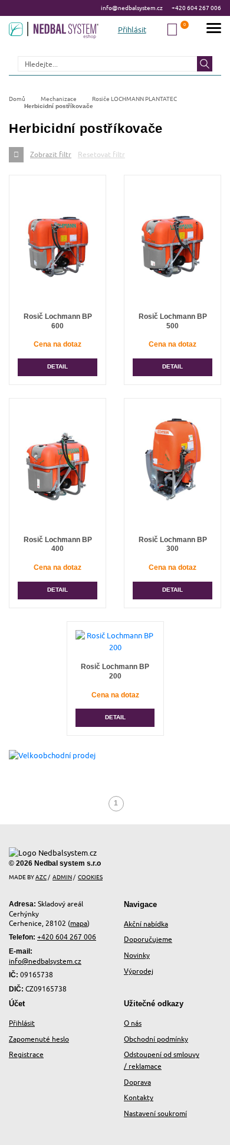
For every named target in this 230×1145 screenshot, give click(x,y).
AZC (41, 876)
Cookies (90, 876)
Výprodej (138, 971)
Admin (62, 876)
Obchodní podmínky (156, 1039)
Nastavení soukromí (155, 1113)
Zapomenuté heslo (39, 1039)
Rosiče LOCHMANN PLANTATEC (134, 98)
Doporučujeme (148, 939)
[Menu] (213, 30)
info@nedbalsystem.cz (132, 7)
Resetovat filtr (101, 154)
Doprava (137, 1082)
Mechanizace (59, 98)
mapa (78, 923)
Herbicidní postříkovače (58, 106)
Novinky (137, 955)
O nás (133, 1023)
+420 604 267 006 (196, 7)
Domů (17, 98)
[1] (204, 63)
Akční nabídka (146, 924)
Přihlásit (22, 1023)
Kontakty (138, 1097)
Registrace (26, 1054)
